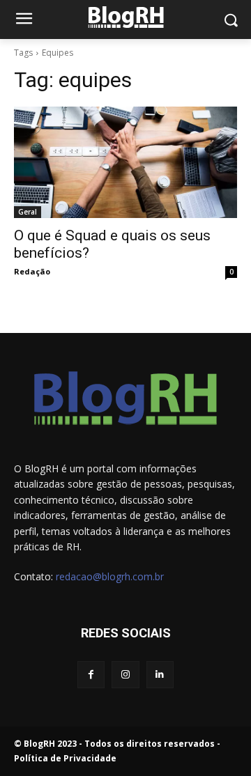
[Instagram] (125, 674)
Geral (27, 212)
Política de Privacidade (65, 758)
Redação (32, 271)
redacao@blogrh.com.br (110, 576)
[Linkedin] (160, 674)
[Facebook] (91, 674)
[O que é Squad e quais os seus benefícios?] (125, 162)
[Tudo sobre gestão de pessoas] (125, 17)
